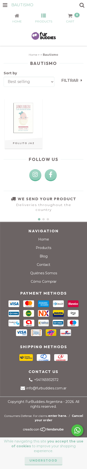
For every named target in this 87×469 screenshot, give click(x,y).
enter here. (57, 416)
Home (33, 54)
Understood (43, 460)
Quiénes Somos (43, 273)
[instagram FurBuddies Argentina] (35, 175)
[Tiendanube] (43, 430)
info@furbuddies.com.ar (46, 388)
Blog (44, 256)
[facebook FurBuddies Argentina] (51, 175)
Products (43, 248)
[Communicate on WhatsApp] (77, 430)
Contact (43, 264)
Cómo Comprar (44, 281)
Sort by (10, 73)
